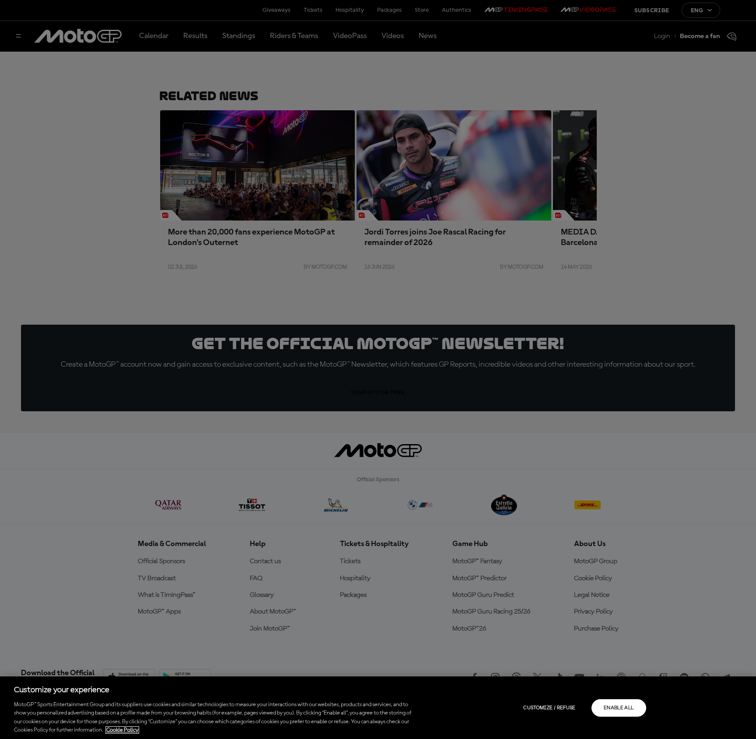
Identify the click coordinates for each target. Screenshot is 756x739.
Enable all (619, 708)
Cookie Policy (122, 730)
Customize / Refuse (549, 708)
